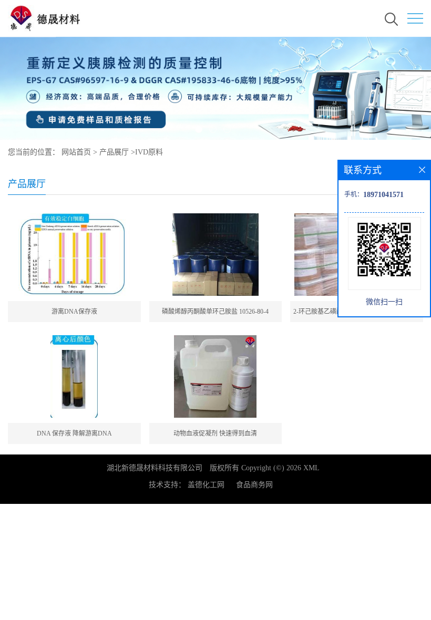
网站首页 (76, 152)
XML (311, 468)
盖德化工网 (206, 485)
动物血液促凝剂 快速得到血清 (215, 433)
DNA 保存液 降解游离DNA (74, 433)
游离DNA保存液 (74, 311)
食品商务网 (254, 485)
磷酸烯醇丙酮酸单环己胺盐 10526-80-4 (215, 311)
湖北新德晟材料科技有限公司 (154, 468)
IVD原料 (149, 152)
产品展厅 (114, 152)
